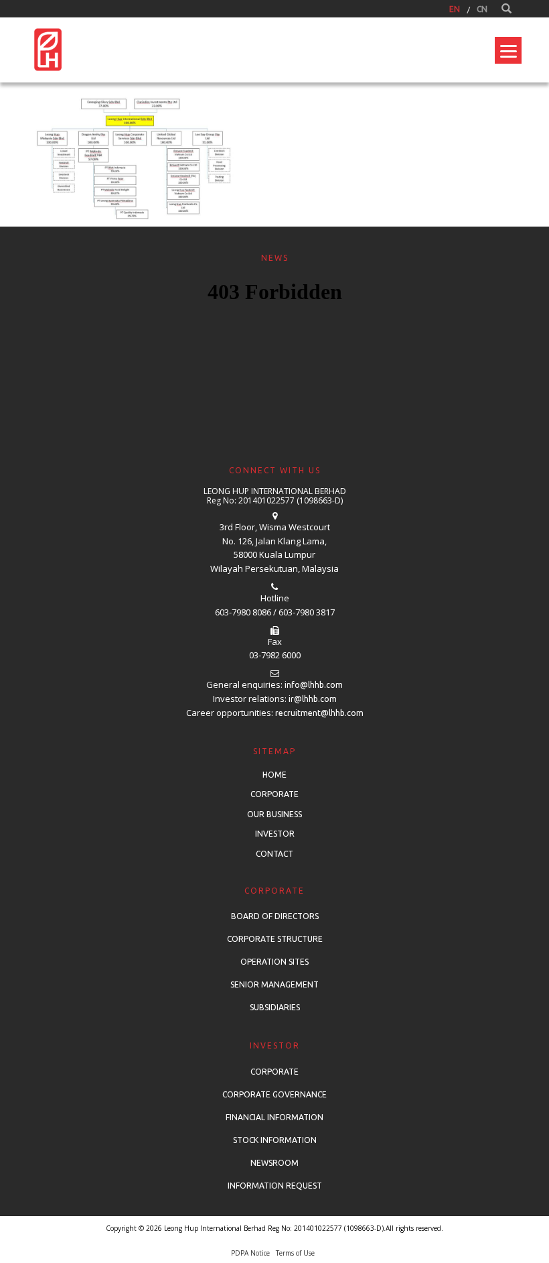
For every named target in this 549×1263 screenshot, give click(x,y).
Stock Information (275, 1140)
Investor (275, 833)
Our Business (274, 814)
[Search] (506, 8)
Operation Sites (274, 961)
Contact (274, 853)
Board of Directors (275, 916)
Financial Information (274, 1117)
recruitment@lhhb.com (319, 713)
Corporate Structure (275, 939)
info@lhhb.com (314, 684)
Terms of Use (295, 1253)
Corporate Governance (274, 1094)
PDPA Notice (250, 1253)
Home (274, 774)
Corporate (274, 794)
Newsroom (274, 1162)
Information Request (275, 1185)
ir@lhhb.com (313, 699)
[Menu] (508, 50)
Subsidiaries (275, 1007)
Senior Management (274, 984)
